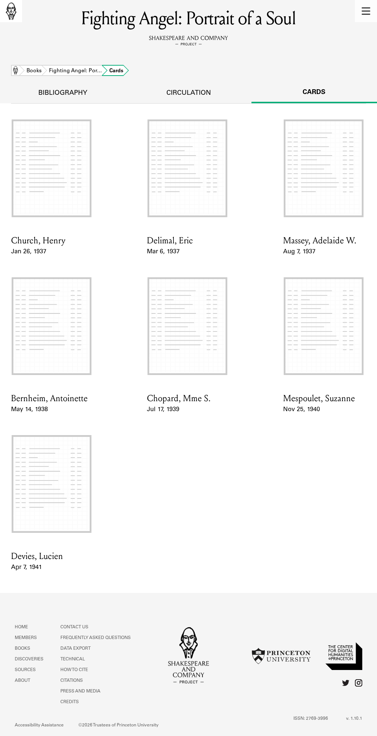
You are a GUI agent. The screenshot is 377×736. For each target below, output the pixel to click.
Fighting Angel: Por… (75, 71)
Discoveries (29, 659)
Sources (25, 670)
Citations (71, 680)
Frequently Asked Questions (95, 638)
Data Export (75, 648)
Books (34, 71)
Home (15, 71)
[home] (11, 11)
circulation (188, 93)
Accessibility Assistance (39, 725)
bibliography (62, 93)
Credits (69, 702)
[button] (366, 11)
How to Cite (74, 670)
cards (314, 92)
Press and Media (80, 691)
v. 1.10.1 (354, 718)
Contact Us (74, 627)
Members (26, 638)
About (22, 680)
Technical (72, 659)
